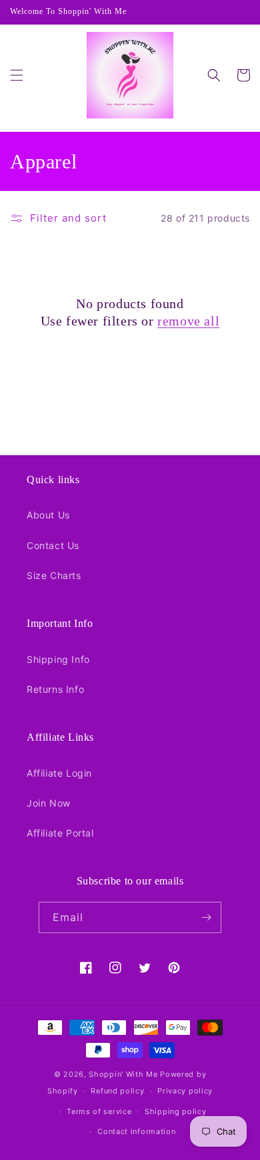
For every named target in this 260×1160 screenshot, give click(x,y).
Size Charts (54, 575)
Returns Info (55, 689)
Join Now (49, 803)
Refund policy (117, 1090)
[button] (16, 75)
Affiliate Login (59, 773)
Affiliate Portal (60, 833)
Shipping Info (58, 659)
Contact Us (53, 545)
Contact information (136, 1131)
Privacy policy (185, 1090)
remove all (188, 320)
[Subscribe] (206, 917)
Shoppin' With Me (123, 1074)
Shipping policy (176, 1111)
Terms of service (99, 1111)
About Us (48, 514)
